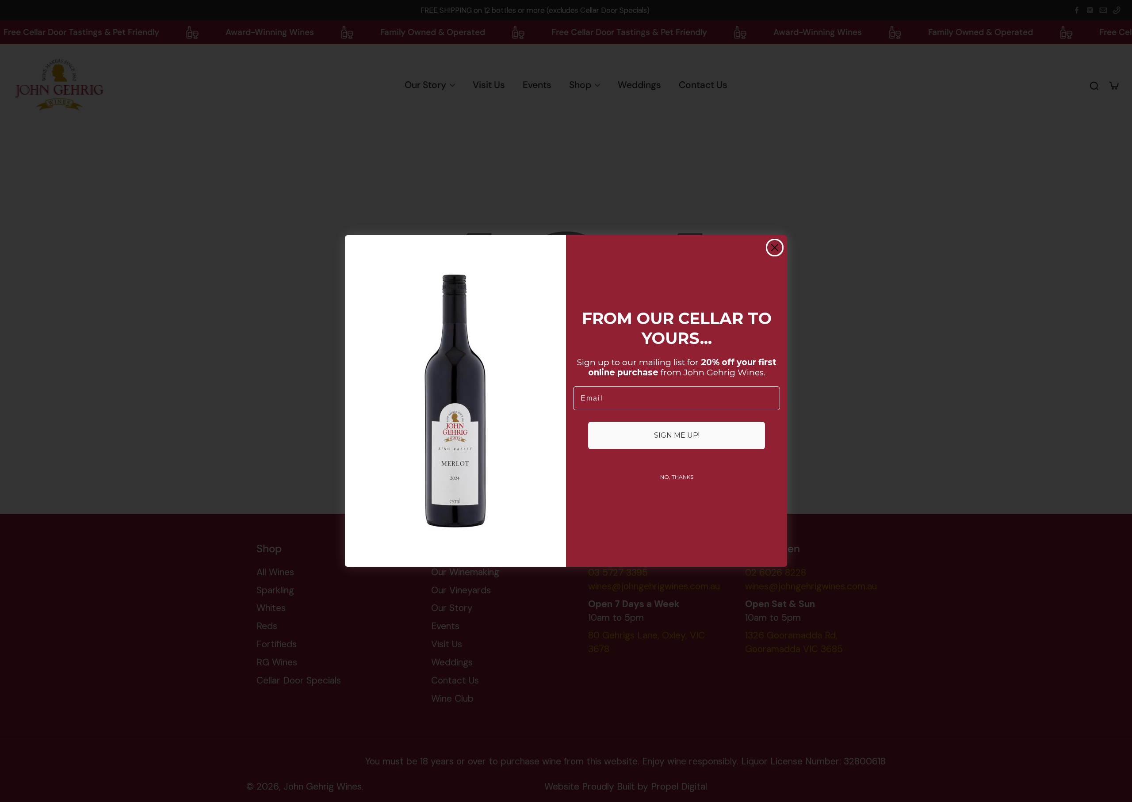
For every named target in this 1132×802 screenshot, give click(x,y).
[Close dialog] (775, 248)
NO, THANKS (676, 477)
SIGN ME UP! (677, 435)
